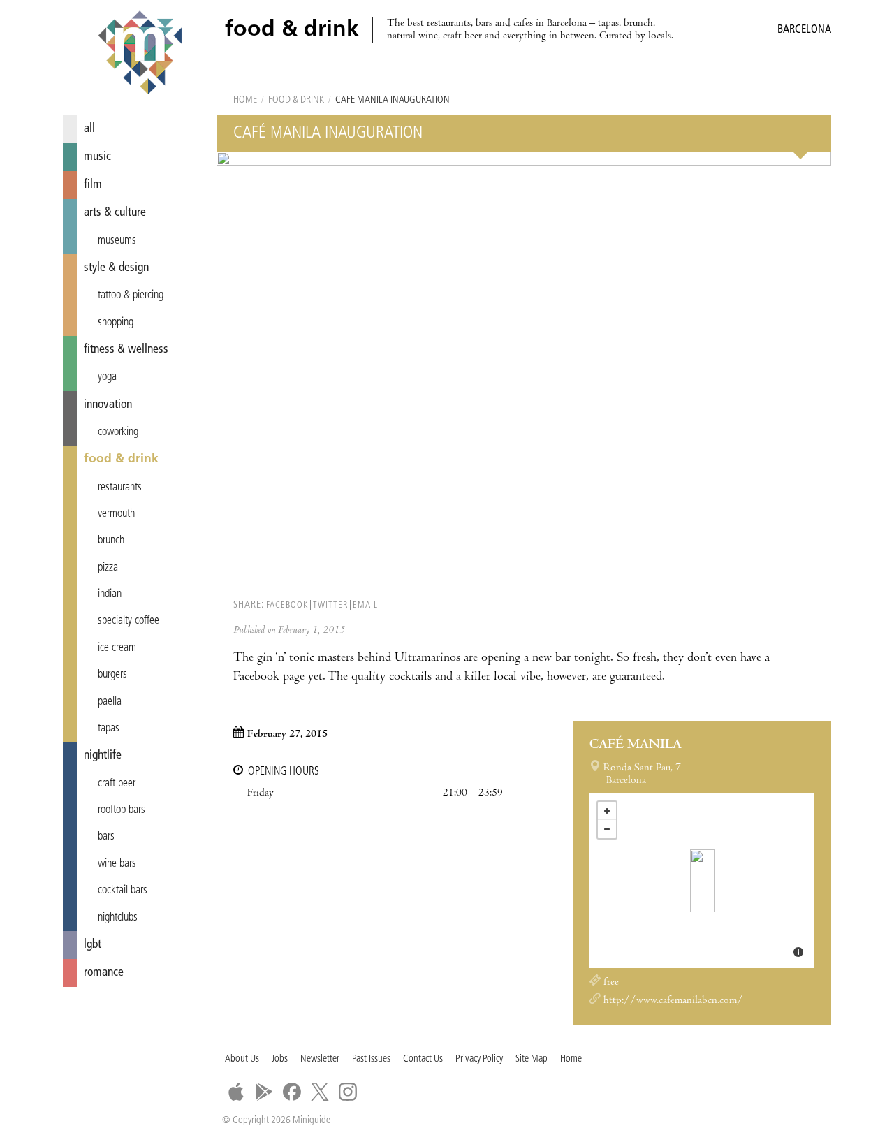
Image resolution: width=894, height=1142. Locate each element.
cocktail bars (122, 890)
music (97, 157)
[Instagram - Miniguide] (348, 1092)
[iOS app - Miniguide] (236, 1092)
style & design (116, 268)
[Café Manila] (702, 880)
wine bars (117, 864)
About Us (242, 1059)
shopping (115, 322)
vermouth (116, 514)
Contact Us (423, 1059)
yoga (107, 377)
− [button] (607, 829)
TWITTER (330, 605)
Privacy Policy (479, 1059)
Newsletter (319, 1059)
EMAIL (365, 605)
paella (110, 702)
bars (106, 836)
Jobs (280, 1059)
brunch (111, 540)
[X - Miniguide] (320, 1092)
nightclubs (118, 917)
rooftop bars (121, 810)
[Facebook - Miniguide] (292, 1092)
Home (245, 100)
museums (117, 241)
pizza (108, 567)
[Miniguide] (140, 54)
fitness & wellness (126, 350)
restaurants (120, 487)
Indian (110, 594)
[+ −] (701, 880)
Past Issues (371, 1059)
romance (104, 973)
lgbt (92, 945)
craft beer (116, 783)
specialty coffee (128, 621)
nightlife (103, 755)
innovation (108, 405)
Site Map (531, 1059)
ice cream (117, 648)
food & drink (121, 459)
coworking (118, 432)
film (93, 185)
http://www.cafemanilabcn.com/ (673, 1000)
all (89, 129)
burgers (112, 674)
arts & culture (115, 213)
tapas (108, 728)
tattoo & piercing (130, 295)
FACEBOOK (287, 605)
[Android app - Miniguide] (264, 1092)
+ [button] (607, 811)
